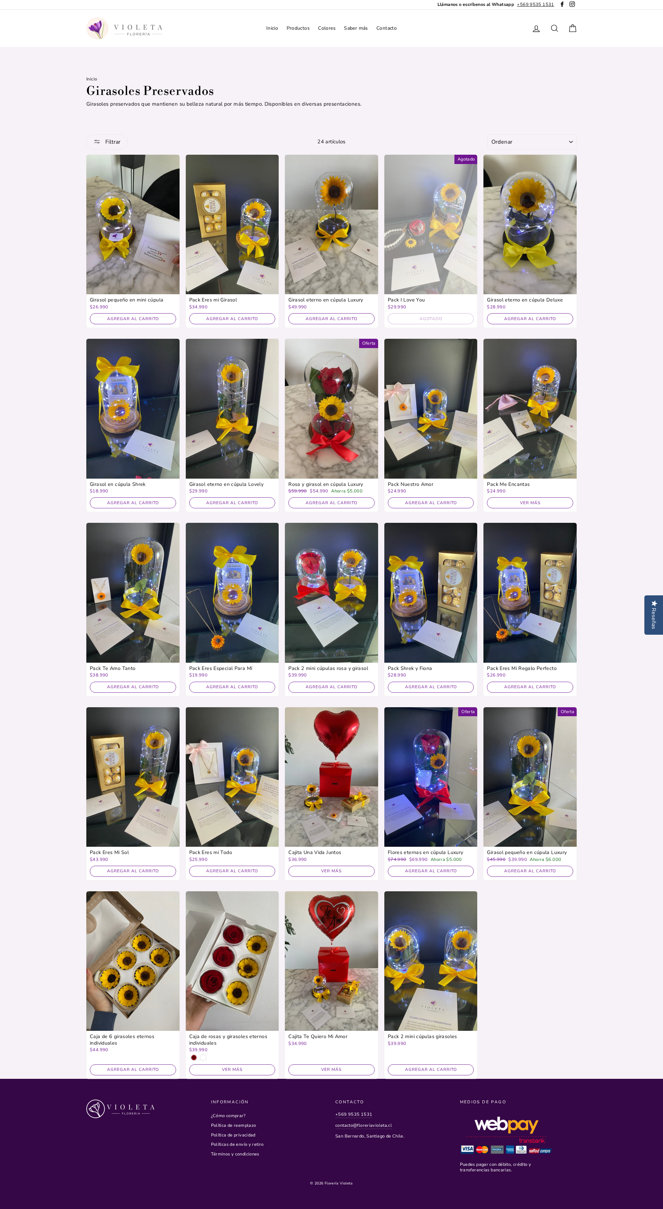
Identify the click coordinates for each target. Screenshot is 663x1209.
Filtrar (112, 142)
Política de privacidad (233, 1135)
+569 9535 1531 (353, 1114)
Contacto (386, 28)
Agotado (431, 319)
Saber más (356, 28)
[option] (496, 5)
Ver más (530, 503)
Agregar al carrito (133, 319)
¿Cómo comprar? (228, 1116)
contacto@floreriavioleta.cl (363, 1125)
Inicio (272, 28)
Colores (327, 28)
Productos (298, 28)
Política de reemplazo (233, 1125)
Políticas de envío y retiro (237, 1144)
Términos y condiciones (235, 1154)
